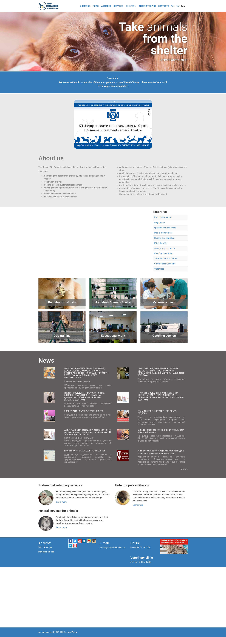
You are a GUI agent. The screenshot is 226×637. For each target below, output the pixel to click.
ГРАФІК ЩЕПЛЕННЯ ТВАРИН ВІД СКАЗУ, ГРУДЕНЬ (157, 412)
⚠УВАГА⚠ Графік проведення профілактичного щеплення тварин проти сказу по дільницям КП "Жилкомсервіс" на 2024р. (87, 432)
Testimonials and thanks (165, 258)
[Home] (49, 6)
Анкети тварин (147, 6)
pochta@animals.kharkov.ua (112, 547)
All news (184, 469)
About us (85, 6)
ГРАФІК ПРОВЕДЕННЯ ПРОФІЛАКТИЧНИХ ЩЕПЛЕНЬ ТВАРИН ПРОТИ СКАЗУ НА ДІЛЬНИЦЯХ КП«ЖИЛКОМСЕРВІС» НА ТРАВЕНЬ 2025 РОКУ (161, 396)
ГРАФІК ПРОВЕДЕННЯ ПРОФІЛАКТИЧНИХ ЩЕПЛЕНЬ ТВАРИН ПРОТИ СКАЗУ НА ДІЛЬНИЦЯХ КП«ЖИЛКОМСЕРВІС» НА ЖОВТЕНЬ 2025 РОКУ (161, 372)
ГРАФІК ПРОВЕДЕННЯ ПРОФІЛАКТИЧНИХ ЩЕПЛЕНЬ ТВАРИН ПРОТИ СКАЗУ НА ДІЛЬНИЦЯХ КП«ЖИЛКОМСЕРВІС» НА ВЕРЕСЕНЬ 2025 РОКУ (84, 396)
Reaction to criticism (163, 253)
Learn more (61, 502)
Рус (177, 6)
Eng (183, 6)
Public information (162, 217)
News (96, 6)
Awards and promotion (164, 248)
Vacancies (159, 269)
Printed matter (160, 243)
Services (118, 6)
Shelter (130, 6)
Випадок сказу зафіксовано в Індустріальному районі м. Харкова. (161, 431)
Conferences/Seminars (165, 264)
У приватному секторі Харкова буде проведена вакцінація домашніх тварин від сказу (161, 451)
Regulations (159, 222)
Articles (106, 6)
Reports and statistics (164, 238)
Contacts (163, 6)
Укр (172, 6)
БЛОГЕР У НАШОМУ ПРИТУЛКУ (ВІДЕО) (83, 411)
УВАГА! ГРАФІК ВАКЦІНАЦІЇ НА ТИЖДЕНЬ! (84, 450)
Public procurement (163, 233)
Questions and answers (165, 227)
